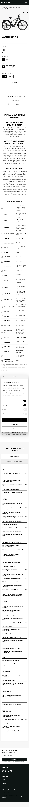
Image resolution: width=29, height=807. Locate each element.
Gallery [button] (24, 12)
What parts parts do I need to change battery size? (13, 619)
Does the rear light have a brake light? (11, 527)
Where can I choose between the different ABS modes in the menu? (12, 485)
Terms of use (17, 790)
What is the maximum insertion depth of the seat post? (12, 574)
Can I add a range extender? (9, 645)
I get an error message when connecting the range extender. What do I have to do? (12, 664)
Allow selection (14, 424)
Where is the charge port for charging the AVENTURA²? (12, 652)
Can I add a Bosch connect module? (10, 660)
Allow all (15, 420)
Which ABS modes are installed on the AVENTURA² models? (11, 481)
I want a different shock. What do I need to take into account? (12, 696)
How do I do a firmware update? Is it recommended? (11, 630)
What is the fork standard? (8, 566)
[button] (26, 2)
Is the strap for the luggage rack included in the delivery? (12, 508)
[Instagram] (3, 771)
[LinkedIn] (5, 771)
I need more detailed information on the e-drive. (12, 656)
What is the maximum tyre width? (10, 582)
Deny (14, 429)
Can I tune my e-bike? (7, 626)
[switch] (25, 405)
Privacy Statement (9, 790)
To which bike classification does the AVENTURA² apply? (11, 716)
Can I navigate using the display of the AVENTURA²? (11, 731)
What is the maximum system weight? (11, 578)
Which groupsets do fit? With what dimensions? (10, 590)
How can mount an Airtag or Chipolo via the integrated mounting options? (12, 684)
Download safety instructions (6, 370)
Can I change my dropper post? (9, 539)
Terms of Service (21, 761)
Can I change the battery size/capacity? (11, 615)
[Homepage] (5, 2)
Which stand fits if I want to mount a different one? (11, 512)
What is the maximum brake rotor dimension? (10, 570)
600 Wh (5, 76)
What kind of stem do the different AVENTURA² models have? (10, 555)
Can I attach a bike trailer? (8, 680)
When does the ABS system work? (10, 489)
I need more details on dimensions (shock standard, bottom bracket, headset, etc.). (12, 594)
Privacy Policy (16, 761)
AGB (3, 790)
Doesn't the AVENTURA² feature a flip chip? (12, 719)
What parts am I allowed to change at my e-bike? (12, 641)
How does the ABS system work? (10, 477)
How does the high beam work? (9, 524)
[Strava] (11, 771)
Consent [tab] (5, 377)
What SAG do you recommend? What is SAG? (11, 700)
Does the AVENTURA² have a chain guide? (12, 531)
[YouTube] (8, 771)
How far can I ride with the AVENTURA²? (11, 637)
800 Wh (11, 76)
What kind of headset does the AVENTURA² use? (12, 550)
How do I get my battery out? (9, 634)
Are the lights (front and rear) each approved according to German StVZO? (12, 517)
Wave (7, 59)
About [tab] (23, 377)
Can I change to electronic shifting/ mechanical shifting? (10, 546)
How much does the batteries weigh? (11, 648)
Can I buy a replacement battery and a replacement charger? (11, 611)
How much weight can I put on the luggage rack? (12, 504)
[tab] (10, 201)
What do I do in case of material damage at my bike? (12, 606)
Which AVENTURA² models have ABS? (11, 473)
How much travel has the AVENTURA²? (11, 704)
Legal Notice (23, 790)
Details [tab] (14, 377)
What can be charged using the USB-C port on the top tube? (12, 727)
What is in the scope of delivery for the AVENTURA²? (11, 676)
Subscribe (14, 759)
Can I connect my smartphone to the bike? (12, 623)
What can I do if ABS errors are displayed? (12, 492)
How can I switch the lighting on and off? (12, 521)
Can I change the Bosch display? (10, 723)
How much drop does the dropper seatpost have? (12, 535)
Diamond (3, 59)
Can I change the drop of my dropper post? (12, 542)
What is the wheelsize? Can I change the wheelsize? (12, 585)
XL (13, 67)
